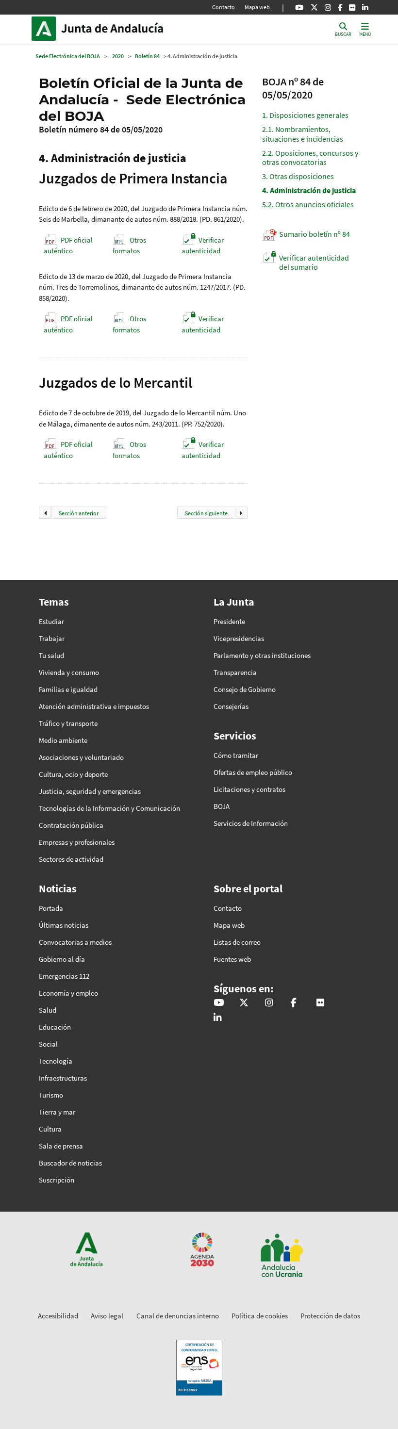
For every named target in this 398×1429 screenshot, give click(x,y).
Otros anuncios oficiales (308, 204)
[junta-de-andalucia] (365, 7)
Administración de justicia (309, 190)
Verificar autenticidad (203, 245)
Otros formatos (129, 245)
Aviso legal (107, 1315)
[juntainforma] (352, 7)
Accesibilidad (58, 1315)
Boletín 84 (147, 56)
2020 (118, 56)
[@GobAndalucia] (299, 7)
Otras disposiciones (298, 176)
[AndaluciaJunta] (340, 7)
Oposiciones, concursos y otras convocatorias (310, 157)
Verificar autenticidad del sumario (314, 262)
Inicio (127, 28)
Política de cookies (260, 1315)
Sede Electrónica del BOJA (67, 56)
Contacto (223, 7)
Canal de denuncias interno (177, 1315)
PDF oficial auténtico (68, 245)
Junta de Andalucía (46, 28)
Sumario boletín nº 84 (314, 234)
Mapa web (257, 7)
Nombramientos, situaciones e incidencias (302, 133)
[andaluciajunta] (314, 7)
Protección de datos (330, 1315)
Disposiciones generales (305, 115)
